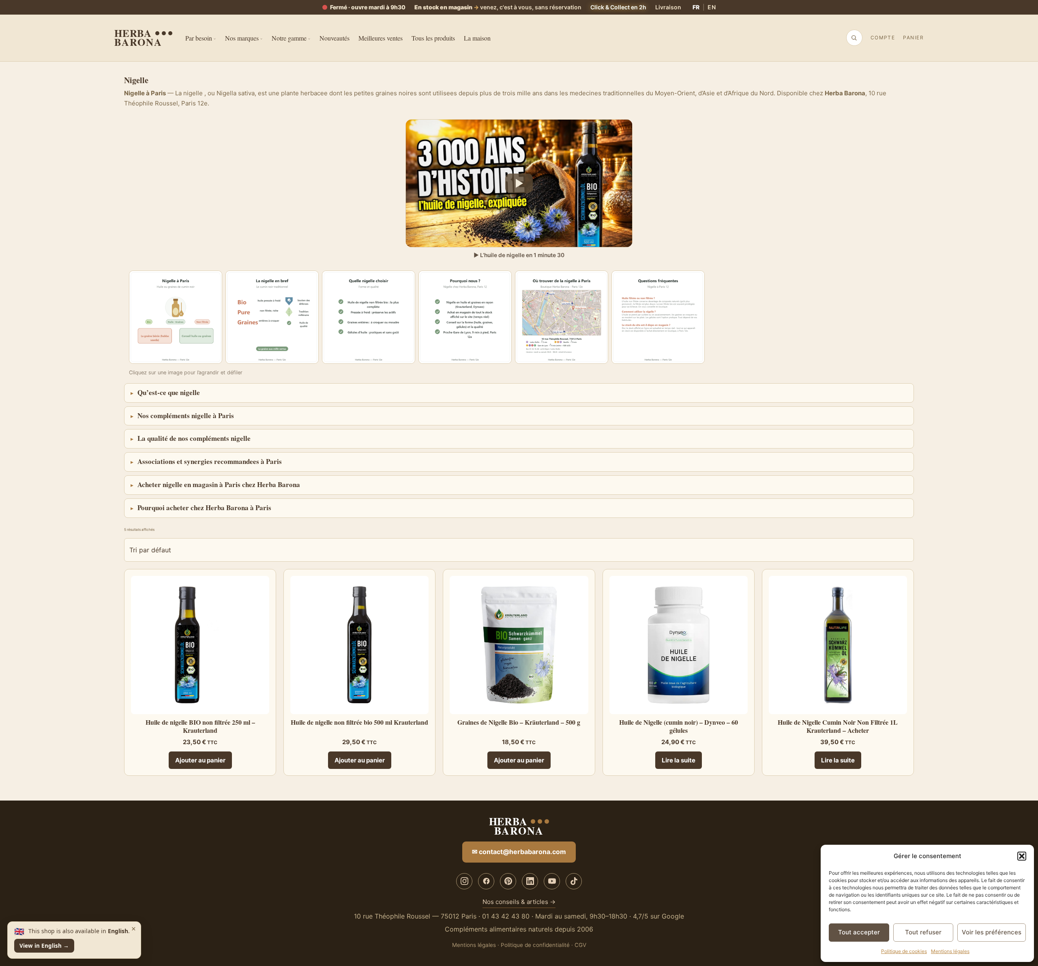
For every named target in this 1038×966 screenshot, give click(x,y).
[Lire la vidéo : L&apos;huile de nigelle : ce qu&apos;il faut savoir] (519, 183)
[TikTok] (574, 881)
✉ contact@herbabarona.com (519, 852)
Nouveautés (335, 38)
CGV (580, 945)
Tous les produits (433, 38)
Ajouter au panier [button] (200, 760)
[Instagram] (464, 881)
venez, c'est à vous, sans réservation (497, 7)
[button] (1022, 856)
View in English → (44, 945)
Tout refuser (923, 932)
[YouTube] (552, 881)
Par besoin (198, 38)
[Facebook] (486, 881)
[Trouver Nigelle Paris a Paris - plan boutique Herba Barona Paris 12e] (561, 317)
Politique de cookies (904, 951)
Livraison (668, 7)
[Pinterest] (508, 881)
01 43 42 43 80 (506, 916)
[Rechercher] (854, 37)
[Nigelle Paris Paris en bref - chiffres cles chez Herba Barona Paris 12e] (272, 317)
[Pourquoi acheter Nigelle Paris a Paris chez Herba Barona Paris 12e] (465, 317)
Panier (913, 37)
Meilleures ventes (380, 38)
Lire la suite (678, 760)
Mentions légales (950, 951)
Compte (883, 37)
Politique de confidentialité (535, 945)
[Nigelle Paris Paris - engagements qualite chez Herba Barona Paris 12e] (368, 317)
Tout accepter (859, 932)
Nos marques (242, 38)
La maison (477, 38)
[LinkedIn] (530, 881)
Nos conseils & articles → (519, 902)
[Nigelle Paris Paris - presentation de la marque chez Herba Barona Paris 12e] (175, 317)
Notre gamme (289, 38)
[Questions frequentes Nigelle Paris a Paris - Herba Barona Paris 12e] (658, 317)
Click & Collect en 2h (618, 7)
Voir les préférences (991, 932)
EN (712, 7)
